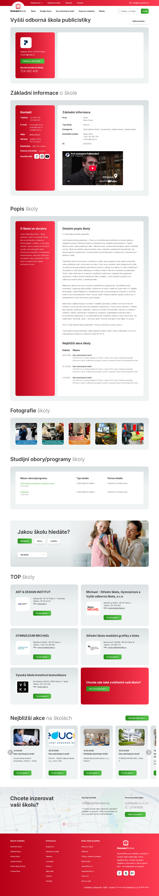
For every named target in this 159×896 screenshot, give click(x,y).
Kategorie (24, 541)
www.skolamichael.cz (116, 608)
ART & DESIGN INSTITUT (33, 592)
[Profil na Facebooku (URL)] (36, 156)
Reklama (69, 3)
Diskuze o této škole (31, 61)
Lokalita (53, 541)
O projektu (50, 861)
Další (149, 752)
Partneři (49, 876)
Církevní (86, 125)
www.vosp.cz (35, 134)
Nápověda (50, 871)
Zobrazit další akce (136, 718)
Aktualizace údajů (52, 851)
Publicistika (24, 492)
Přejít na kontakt (135, 814)
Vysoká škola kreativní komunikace (41, 675)
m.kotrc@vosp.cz (27, 55)
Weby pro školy (87, 847)
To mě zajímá (41, 613)
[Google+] (132, 873)
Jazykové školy (16, 861)
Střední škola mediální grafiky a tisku (112, 635)
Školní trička (85, 861)
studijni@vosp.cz (36, 127)
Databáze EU (35, 3)
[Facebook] (119, 873)
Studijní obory (46, 11)
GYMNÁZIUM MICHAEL (32, 635)
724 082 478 (29, 71)
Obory (39, 541)
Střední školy (15, 856)
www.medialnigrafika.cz (117, 647)
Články (102, 11)
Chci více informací (97, 689)
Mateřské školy (16, 847)
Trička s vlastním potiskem (91, 856)
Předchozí (10, 752)
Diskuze (49, 866)
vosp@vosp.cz (35, 130)
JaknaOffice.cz (87, 866)
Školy (33, 11)
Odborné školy (117, 129)
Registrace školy (54, 3)
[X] (126, 873)
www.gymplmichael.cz (46, 647)
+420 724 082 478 (90, 137)
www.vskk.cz (43, 687)
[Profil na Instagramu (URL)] (42, 156)
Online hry (85, 876)
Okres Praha (88, 120)
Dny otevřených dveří (65, 11)
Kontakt (80, 3)
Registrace (50, 847)
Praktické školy (130, 129)
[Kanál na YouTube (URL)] (47, 156)
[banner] (18, 7)
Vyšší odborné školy (91, 129)
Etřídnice (84, 851)
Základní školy (15, 851)
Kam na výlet (86, 881)
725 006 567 (35, 120)
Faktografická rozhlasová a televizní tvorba (37, 483)
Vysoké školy (105, 129)
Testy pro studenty (86, 11)
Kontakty (49, 881)
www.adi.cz (42, 604)
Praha (85, 118)
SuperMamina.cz (87, 871)
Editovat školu (139, 21)
